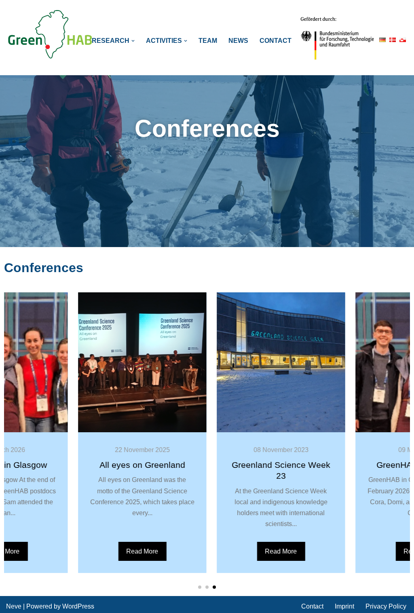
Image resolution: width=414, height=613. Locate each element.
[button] (133, 40)
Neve (13, 606)
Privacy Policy (385, 606)
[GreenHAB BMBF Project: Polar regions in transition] (50, 34)
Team (208, 40)
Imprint (344, 606)
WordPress (78, 606)
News (238, 40)
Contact (275, 40)
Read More (102, 551)
